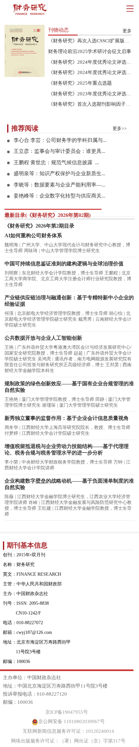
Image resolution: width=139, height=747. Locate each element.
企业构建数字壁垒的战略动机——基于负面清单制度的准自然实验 (69, 484)
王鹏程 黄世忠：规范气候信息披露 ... (56, 162)
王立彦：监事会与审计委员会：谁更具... (59, 151)
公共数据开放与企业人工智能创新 (43, 338)
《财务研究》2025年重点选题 (80, 83)
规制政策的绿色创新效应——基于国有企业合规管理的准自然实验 (69, 387)
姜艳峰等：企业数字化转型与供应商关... (59, 195)
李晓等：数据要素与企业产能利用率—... (59, 184)
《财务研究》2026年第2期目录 (39, 226)
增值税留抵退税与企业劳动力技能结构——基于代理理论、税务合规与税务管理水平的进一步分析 (67, 449)
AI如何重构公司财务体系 (33, 235)
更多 (127, 30)
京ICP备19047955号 (66, 712)
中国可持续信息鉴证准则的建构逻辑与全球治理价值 (64, 263)
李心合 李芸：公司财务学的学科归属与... (60, 140)
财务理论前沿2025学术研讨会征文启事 (89, 51)
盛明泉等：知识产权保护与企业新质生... (59, 173)
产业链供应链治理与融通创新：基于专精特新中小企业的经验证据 (69, 301)
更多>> (119, 128)
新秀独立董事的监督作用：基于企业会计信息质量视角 (67, 418)
